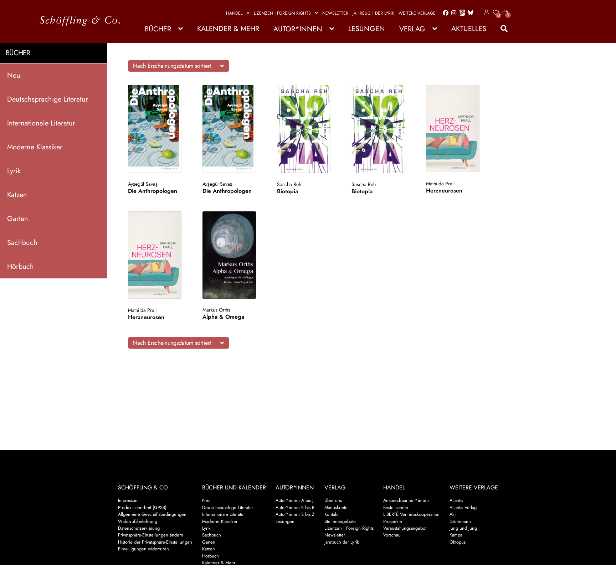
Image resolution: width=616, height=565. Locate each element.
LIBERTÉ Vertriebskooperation (411, 514)
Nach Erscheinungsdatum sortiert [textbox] (172, 66)
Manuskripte (336, 507)
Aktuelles (468, 29)
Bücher (158, 29)
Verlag (412, 29)
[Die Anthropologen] (158, 129)
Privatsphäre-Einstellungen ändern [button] (150, 534)
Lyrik (14, 170)
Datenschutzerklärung (139, 528)
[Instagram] (452, 13)
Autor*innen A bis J (294, 500)
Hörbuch (20, 266)
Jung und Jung (463, 528)
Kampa (456, 534)
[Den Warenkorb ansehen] (505, 8)
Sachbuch (22, 242)
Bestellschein (395, 507)
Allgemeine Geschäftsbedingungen (152, 514)
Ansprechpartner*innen (406, 500)
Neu (13, 75)
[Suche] (500, 28)
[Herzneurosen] (456, 128)
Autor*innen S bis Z (295, 514)
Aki (453, 514)
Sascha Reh (289, 184)
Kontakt (331, 514)
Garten (17, 218)
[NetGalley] (461, 13)
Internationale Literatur (41, 123)
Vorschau (392, 534)
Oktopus (458, 542)
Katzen (17, 194)
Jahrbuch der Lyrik (373, 13)
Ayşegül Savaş (143, 184)
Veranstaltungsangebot (404, 528)
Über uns (333, 500)
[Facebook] (444, 13)
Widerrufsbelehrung (137, 521)
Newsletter (335, 13)
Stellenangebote (340, 521)
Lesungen (366, 29)
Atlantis (456, 500)
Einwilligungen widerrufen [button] (143, 548)
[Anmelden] (485, 13)
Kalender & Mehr (228, 29)
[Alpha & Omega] (232, 254)
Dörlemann (460, 521)
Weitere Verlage (417, 13)
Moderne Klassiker (34, 147)
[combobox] (178, 66)
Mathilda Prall (440, 183)
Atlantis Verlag (463, 507)
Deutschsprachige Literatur (47, 99)
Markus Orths (216, 309)
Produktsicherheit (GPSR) (142, 507)
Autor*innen (297, 29)
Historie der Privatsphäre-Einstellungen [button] (155, 542)
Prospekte (392, 521)
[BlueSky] (469, 13)
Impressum (128, 500)
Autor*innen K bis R (295, 507)
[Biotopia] (307, 129)
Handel (234, 13)
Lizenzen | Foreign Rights (282, 13)
